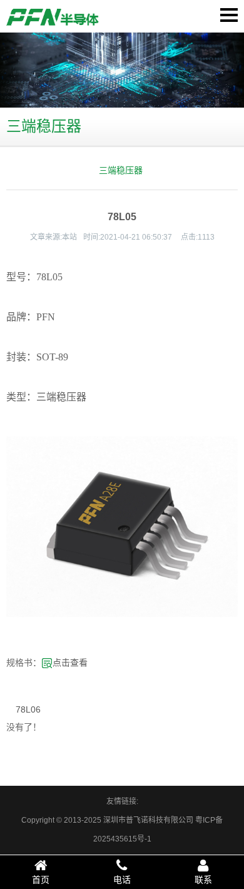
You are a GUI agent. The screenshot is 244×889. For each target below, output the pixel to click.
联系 (203, 880)
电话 (122, 880)
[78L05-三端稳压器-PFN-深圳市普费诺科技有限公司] (53, 16)
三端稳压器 (121, 170)
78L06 (28, 709)
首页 (40, 880)
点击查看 (70, 663)
